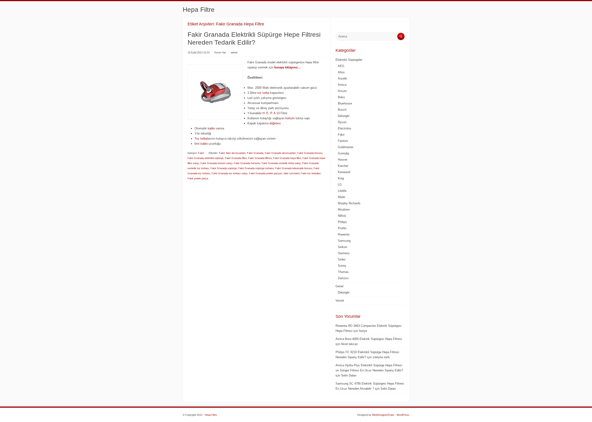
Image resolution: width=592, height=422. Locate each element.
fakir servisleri (291, 173)
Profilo (342, 228)
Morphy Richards (349, 203)
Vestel (340, 300)
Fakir (201, 153)
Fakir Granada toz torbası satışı (230, 173)
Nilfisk (342, 215)
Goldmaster (345, 147)
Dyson (342, 122)
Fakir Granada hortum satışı (216, 163)
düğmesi (275, 123)
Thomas (343, 272)
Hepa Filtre (199, 9)
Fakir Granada (255, 153)
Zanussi (343, 278)
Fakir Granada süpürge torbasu (256, 168)
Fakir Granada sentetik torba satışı (281, 163)
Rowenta (343, 234)
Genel (339, 286)
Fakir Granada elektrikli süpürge (206, 158)
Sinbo (341, 259)
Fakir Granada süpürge (223, 168)
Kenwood (344, 172)
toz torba (263, 93)
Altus (341, 72)
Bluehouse (345, 103)
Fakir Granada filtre (236, 158)
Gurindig (343, 153)
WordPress (403, 414)
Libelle (342, 191)
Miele (341, 197)
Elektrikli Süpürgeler (349, 59)
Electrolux (344, 128)
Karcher (343, 166)
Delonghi (343, 116)
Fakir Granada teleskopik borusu (293, 168)
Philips (342, 222)
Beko (341, 97)
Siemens (344, 253)
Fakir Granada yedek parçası (265, 173)
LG (340, 184)
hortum (290, 118)
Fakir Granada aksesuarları (280, 153)
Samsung (344, 240)
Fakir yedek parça (198, 178)
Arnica (342, 84)
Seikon (342, 247)
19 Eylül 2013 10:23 (199, 52)
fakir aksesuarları (236, 153)
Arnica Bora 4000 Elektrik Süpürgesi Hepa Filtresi (369, 339)
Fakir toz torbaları (311, 173)
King (341, 178)
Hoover (342, 159)
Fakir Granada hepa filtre (287, 158)
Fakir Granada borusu (309, 153)
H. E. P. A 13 (271, 113)
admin (234, 52)
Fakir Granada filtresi (260, 158)
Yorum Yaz (220, 52)
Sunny (342, 265)
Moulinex (344, 209)
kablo (211, 128)
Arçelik (342, 78)
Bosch (342, 109)
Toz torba (200, 138)
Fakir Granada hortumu (247, 163)
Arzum (342, 91)
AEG (341, 66)
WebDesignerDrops (383, 414)
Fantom (343, 141)
